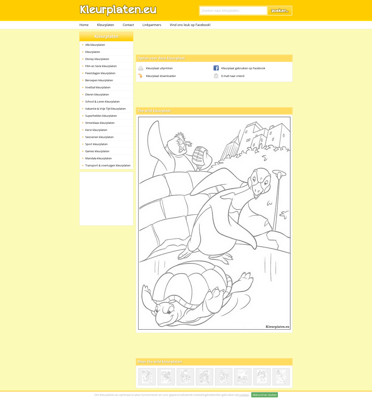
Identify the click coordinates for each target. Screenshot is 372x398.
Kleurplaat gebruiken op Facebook (243, 68)
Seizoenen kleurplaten (99, 137)
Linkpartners (152, 25)
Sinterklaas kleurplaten (100, 123)
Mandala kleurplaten (98, 158)
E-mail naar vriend (232, 76)
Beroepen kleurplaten (99, 80)
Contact (128, 25)
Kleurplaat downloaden (161, 76)
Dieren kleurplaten (97, 94)
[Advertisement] (214, 41)
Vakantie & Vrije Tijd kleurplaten (105, 109)
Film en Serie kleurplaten (101, 66)
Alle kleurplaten (95, 45)
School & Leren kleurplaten (102, 101)
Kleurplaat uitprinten (159, 68)
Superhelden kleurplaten (101, 116)
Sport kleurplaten (96, 144)
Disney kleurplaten (97, 59)
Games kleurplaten (97, 151)
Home (83, 25)
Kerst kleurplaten (96, 130)
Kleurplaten (105, 25)
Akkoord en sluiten (265, 395)
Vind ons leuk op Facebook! (190, 25)
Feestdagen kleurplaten (100, 73)
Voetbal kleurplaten (97, 87)
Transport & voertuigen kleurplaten (107, 165)
